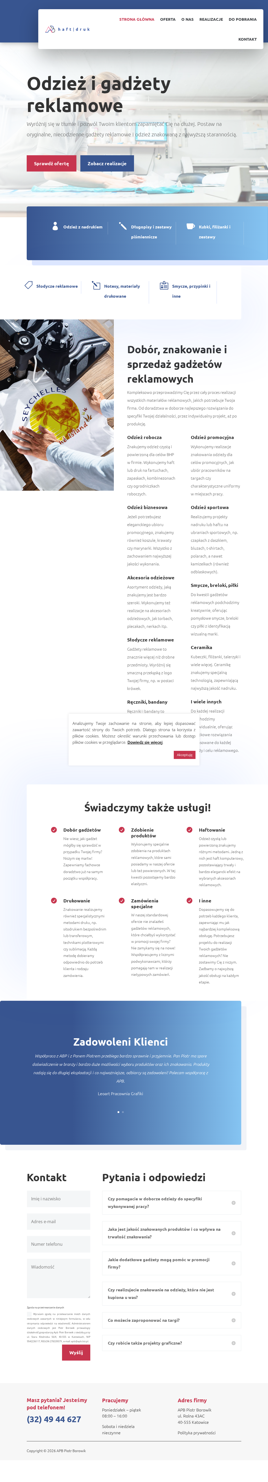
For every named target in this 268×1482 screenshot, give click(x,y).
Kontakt (247, 39)
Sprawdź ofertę (51, 163)
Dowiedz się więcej (145, 742)
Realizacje (211, 19)
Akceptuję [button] (184, 754)
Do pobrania (243, 19)
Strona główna (136, 19)
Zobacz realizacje (107, 163)
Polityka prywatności (197, 1432)
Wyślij (76, 1352)
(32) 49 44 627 (54, 1419)
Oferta (168, 19)
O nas (187, 19)
